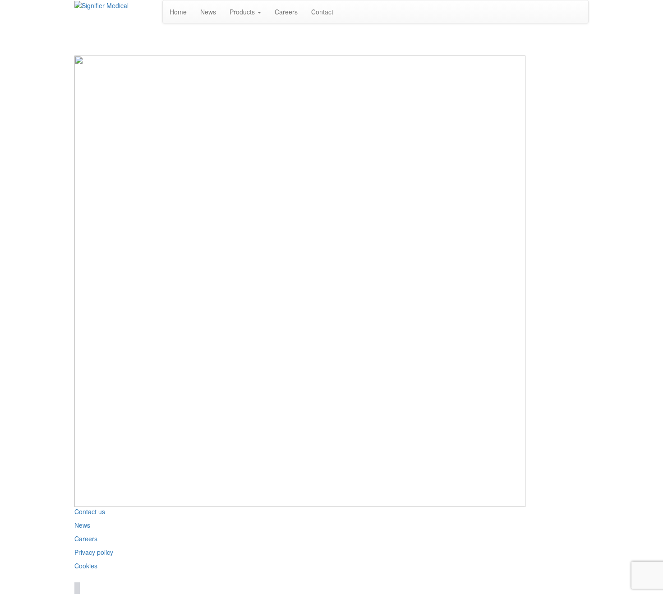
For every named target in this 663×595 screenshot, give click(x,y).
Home (178, 11)
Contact (322, 11)
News (208, 11)
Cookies (85, 565)
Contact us (89, 511)
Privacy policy (93, 552)
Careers (286, 11)
